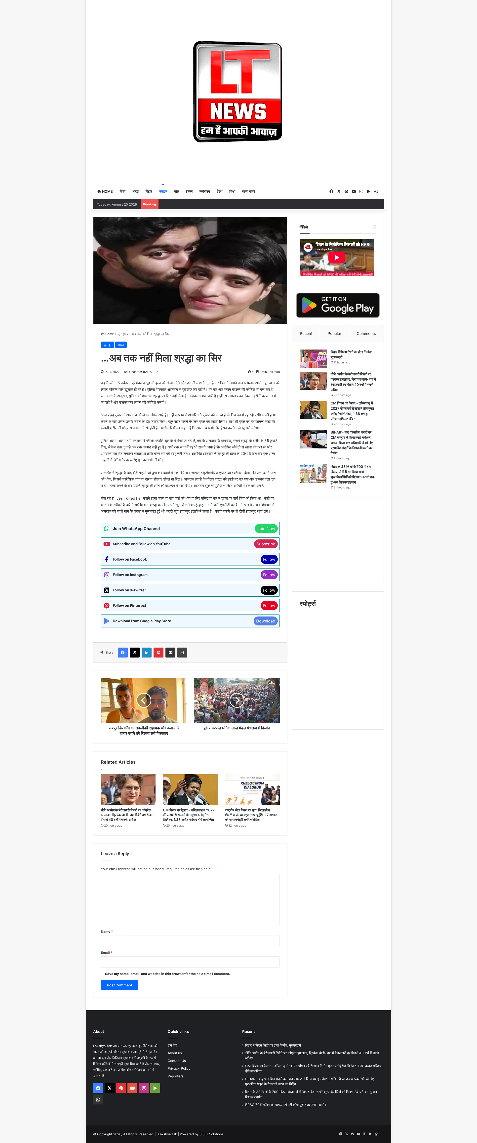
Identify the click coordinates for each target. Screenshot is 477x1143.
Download (265, 620)
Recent (306, 333)
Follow (269, 559)
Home (107, 191)
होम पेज (172, 1045)
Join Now (266, 528)
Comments (366, 333)
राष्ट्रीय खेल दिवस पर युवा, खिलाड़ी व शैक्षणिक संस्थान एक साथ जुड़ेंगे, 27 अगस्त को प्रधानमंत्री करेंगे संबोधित (251, 815)
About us (175, 1053)
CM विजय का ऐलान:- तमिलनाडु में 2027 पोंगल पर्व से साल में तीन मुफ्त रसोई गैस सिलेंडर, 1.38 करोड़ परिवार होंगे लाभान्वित (189, 815)
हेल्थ (219, 191)
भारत (135, 191)
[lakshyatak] (238, 92)
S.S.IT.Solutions (211, 1134)
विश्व (122, 191)
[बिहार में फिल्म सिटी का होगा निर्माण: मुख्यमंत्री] (313, 359)
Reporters (175, 1076)
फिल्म (189, 191)
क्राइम (163, 191)
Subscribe (266, 543)
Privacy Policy (179, 1068)
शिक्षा (232, 191)
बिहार (149, 191)
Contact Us (177, 1061)
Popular (334, 333)
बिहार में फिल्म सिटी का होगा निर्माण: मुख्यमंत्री (273, 1045)
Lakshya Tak (167, 1134)
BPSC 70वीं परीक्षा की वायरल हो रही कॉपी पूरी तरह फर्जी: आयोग (285, 1105)
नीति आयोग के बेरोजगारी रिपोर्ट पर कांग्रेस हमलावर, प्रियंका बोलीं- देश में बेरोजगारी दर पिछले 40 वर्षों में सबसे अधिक (127, 815)
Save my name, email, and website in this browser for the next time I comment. (167, 974)
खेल (176, 191)
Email (106, 953)
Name (107, 931)
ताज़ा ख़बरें (248, 191)
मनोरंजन (204, 191)
